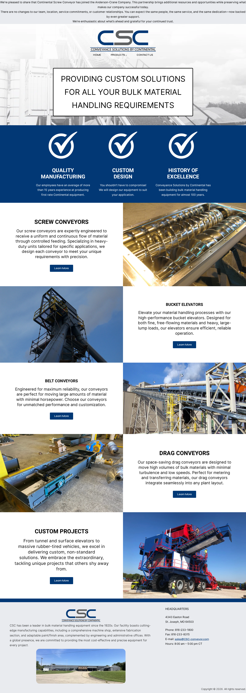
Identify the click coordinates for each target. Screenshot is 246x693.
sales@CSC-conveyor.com (192, 639)
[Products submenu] (126, 55)
